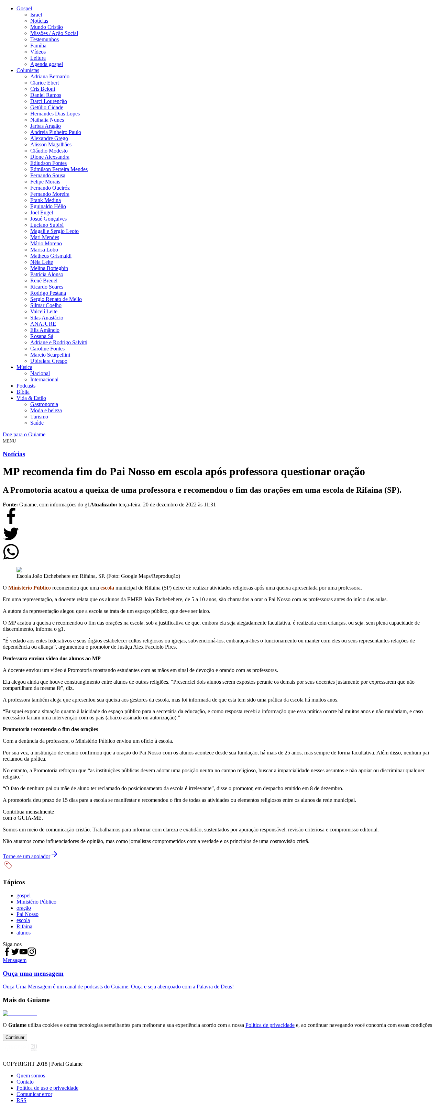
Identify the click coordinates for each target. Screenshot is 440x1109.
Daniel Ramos (45, 95)
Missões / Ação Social (54, 33)
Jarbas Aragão (45, 126)
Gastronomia (44, 404)
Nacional (40, 373)
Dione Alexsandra (49, 157)
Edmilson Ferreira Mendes (59, 169)
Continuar (15, 1037)
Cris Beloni (42, 89)
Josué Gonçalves (48, 219)
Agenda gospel (46, 64)
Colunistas (27, 70)
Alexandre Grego (49, 138)
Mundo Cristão (46, 27)
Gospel (24, 8)
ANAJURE (43, 324)
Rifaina (24, 926)
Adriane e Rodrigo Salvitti (58, 342)
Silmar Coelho (46, 305)
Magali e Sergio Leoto (54, 231)
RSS (21, 1100)
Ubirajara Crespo (48, 361)
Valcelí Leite (43, 311)
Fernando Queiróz (50, 188)
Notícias (39, 21)
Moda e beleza (46, 410)
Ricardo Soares (46, 287)
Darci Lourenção (48, 101)
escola (23, 920)
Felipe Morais (45, 181)
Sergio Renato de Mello (56, 299)
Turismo (39, 416)
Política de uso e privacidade (47, 1088)
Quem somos (30, 1075)
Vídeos (38, 52)
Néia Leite (41, 262)
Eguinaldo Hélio (48, 206)
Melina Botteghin (49, 268)
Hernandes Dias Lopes (55, 113)
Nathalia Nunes (47, 120)
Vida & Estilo (31, 398)
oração (23, 908)
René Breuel (43, 280)
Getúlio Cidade (46, 107)
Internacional (44, 379)
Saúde (37, 423)
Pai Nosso (27, 914)
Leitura (38, 58)
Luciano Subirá (47, 225)
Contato (25, 1082)
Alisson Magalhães (51, 144)
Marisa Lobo (44, 250)
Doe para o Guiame (24, 434)
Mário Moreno (46, 243)
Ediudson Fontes (48, 163)
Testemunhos (44, 39)
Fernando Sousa (47, 175)
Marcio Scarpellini (50, 355)
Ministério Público (36, 902)
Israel (36, 15)
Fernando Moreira (49, 194)
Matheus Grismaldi (51, 256)
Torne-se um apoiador (26, 856)
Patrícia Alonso (46, 274)
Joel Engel (41, 212)
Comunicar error (34, 1094)
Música (24, 367)
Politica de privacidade (270, 1025)
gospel (23, 895)
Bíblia (23, 392)
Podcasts (25, 386)
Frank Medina (45, 200)
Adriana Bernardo (49, 76)
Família (38, 45)
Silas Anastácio (46, 318)
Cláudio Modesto (49, 151)
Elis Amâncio (44, 330)
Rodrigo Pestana (48, 293)
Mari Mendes (44, 237)
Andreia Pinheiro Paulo (55, 132)
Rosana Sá (41, 336)
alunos (23, 933)
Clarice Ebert (44, 83)
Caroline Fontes (47, 348)
